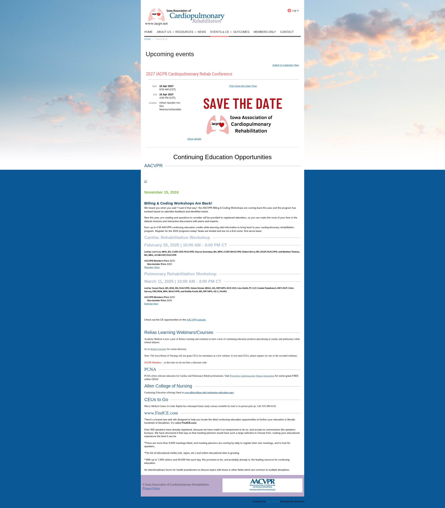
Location (153, 102)
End (155, 94)
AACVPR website (196, 319)
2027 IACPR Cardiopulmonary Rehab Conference (189, 74)
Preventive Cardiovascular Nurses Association (252, 376)
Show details (194, 138)
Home (147, 39)
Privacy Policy (151, 488)
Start (154, 86)
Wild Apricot (272, 501)
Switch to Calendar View (285, 65)
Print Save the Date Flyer (243, 86)
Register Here (152, 267)
